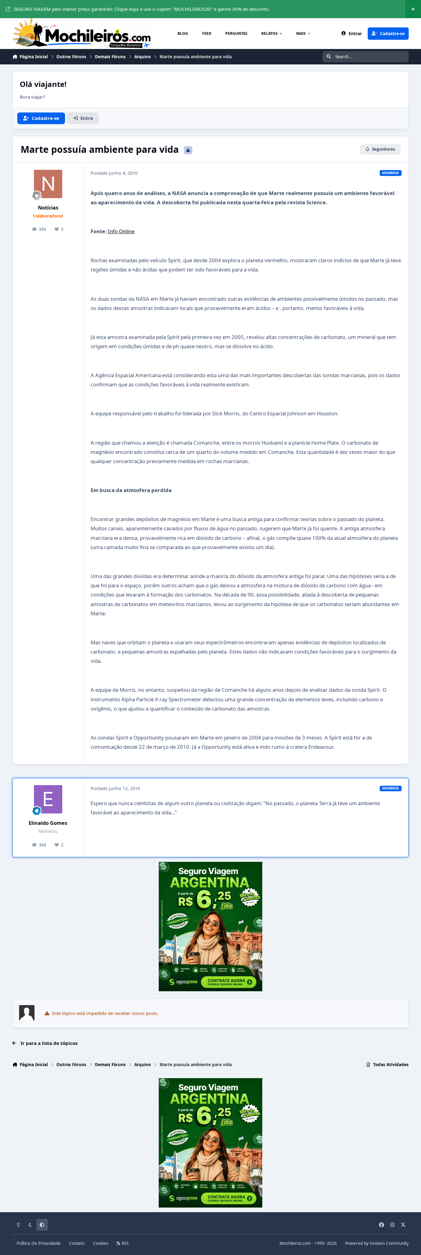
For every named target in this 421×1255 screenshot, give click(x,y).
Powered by (377, 1243)
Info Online (121, 231)
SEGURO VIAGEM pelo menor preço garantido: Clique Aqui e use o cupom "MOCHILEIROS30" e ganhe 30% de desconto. (142, 9)
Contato (77, 1243)
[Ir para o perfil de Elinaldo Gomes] (48, 799)
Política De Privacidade (39, 1243)
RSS (125, 1243)
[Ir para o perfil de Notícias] (48, 184)
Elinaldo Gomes (48, 822)
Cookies (100, 1243)
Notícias (48, 207)
